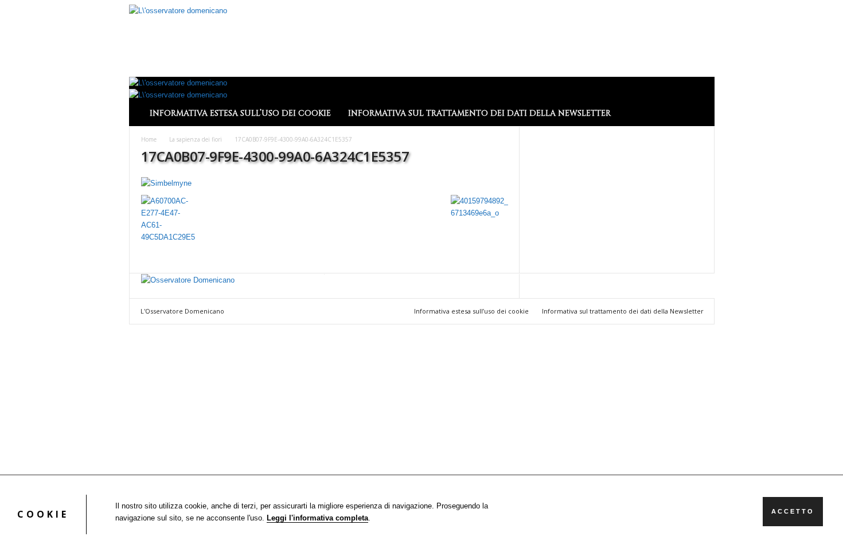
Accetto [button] (792, 511)
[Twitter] (169, 292)
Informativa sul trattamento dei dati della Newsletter (479, 113)
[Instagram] (153, 292)
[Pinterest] (161, 292)
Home (149, 139)
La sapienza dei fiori (195, 139)
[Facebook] (145, 292)
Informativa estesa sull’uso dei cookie (240, 113)
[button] (697, 101)
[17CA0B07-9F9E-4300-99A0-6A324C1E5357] (324, 183)
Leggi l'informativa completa (317, 518)
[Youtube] (176, 292)
